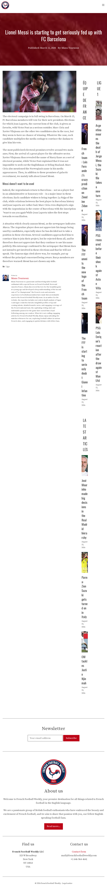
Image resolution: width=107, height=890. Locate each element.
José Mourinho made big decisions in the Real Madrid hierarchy (85, 509)
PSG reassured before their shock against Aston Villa (99, 261)
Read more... (53, 826)
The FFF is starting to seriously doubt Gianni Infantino (85, 366)
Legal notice (67, 883)
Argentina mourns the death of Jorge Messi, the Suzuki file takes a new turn (99, 160)
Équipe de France (85, 100)
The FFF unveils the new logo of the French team (84, 274)
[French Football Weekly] (5, 5)
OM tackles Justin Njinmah (84, 669)
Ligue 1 (99, 88)
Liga (8, 266)
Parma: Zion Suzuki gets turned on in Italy (85, 597)
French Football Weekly (51, 883)
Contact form (79, 851)
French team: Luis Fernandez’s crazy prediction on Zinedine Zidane (85, 179)
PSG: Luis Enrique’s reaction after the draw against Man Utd (99, 354)
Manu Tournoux (20, 278)
